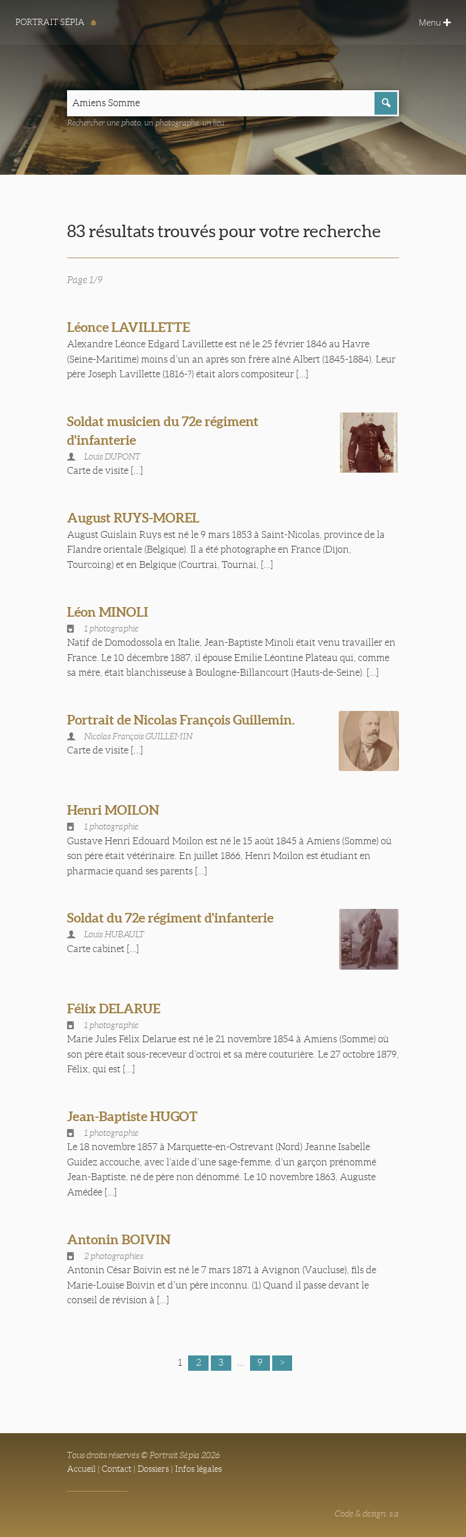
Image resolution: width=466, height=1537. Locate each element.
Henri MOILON (113, 810)
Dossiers (153, 1468)
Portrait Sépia (51, 22)
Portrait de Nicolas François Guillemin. (181, 719)
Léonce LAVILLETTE (128, 327)
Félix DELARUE (113, 1008)
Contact (116, 1468)
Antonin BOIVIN (118, 1239)
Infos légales (198, 1468)
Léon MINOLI (107, 612)
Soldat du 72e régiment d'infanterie (170, 917)
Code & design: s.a (367, 1513)
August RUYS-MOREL (133, 517)
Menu (431, 22)
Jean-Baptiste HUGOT (132, 1116)
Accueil (81, 1468)
